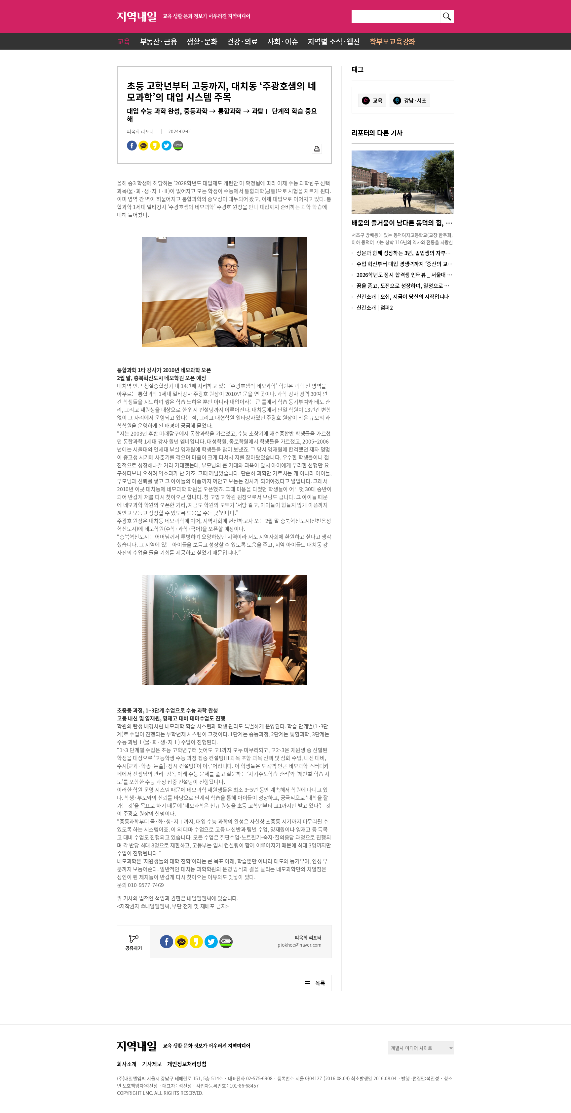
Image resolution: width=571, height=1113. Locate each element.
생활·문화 (202, 41)
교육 (123, 41)
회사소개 (126, 1064)
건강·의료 (242, 41)
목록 (320, 983)
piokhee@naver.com (300, 944)
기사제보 (152, 1064)
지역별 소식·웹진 (334, 41)
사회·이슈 (282, 41)
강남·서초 (415, 100)
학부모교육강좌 (393, 41)
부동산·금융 (158, 41)
